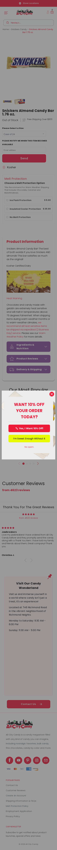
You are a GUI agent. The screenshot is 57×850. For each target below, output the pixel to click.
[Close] (51, 394)
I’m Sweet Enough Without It (29, 438)
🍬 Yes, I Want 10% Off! (29, 428)
